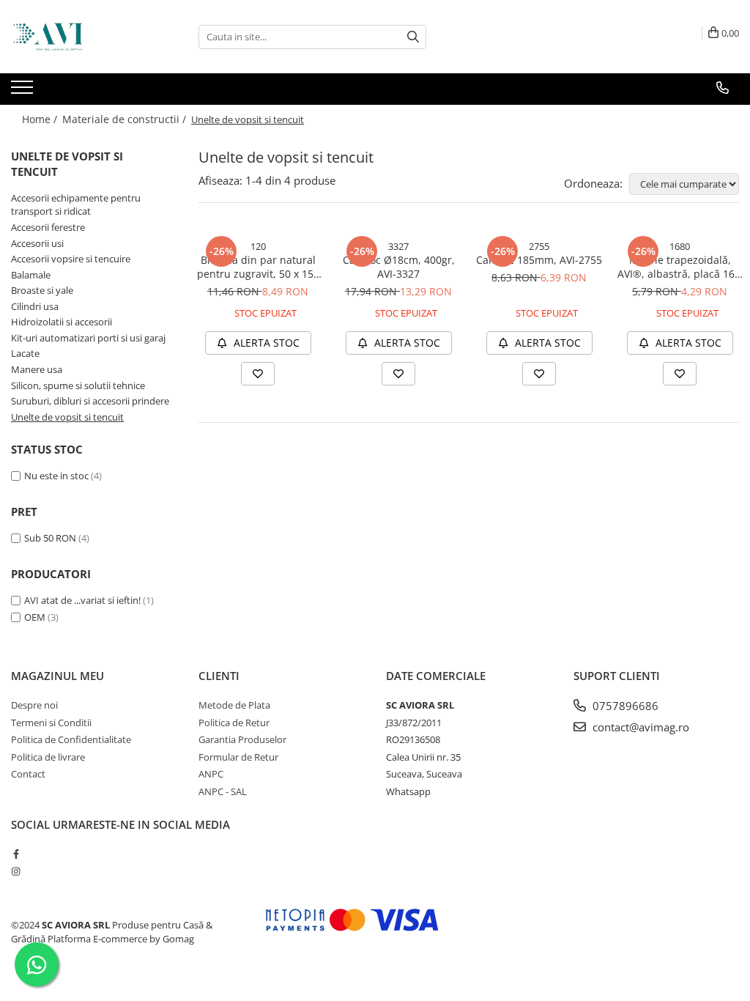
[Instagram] (16, 871)
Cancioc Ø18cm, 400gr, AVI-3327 (399, 267)
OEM (34, 617)
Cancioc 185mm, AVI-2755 (539, 260)
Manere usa (36, 369)
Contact (28, 773)
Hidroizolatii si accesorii (61, 321)
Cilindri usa (35, 306)
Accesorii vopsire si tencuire (70, 258)
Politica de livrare (48, 757)
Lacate (25, 353)
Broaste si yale (42, 290)
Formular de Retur (238, 757)
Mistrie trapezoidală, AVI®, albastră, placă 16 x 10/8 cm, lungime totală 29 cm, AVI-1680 (680, 267)
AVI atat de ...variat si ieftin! (82, 600)
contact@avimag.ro (639, 727)
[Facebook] (16, 853)
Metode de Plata (234, 705)
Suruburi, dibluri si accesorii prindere (90, 400)
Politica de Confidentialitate (71, 739)
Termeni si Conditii (51, 722)
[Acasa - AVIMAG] (84, 36)
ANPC (210, 773)
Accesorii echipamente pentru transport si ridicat (76, 204)
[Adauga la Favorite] (258, 373)
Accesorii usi (37, 243)
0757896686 (624, 705)
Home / (41, 119)
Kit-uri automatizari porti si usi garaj (88, 337)
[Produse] (24, 92)
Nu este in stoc (56, 475)
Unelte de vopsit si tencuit (67, 417)
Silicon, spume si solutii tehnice (78, 385)
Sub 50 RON (50, 537)
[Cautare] (413, 37)
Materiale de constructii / (125, 119)
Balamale (31, 274)
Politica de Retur (234, 722)
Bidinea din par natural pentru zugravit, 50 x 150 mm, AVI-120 (258, 267)
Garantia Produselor (242, 739)
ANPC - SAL (222, 791)
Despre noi (34, 705)
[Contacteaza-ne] (722, 88)
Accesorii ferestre (48, 227)
